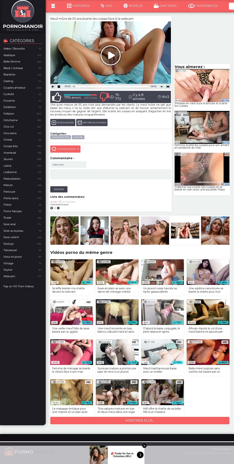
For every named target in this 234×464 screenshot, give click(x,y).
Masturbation (60, 137)
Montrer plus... (139, 420)
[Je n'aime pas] (104, 97)
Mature (78, 137)
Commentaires (66, 149)
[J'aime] (56, 97)
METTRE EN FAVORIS (94, 122)
